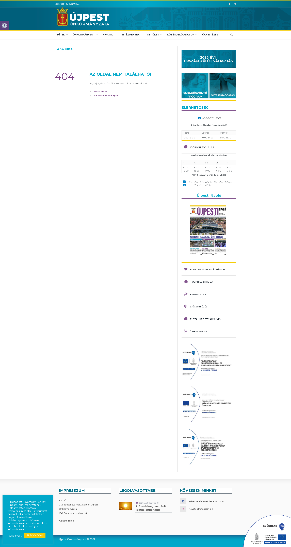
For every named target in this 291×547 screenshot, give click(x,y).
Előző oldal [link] (100, 91)
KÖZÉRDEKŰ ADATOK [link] (180, 34)
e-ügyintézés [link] (198, 306)
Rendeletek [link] (198, 294)
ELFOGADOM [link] (34, 535)
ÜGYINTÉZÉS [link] (210, 34)
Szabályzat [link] (15, 535)
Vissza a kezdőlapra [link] (106, 95)
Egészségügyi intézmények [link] (208, 269)
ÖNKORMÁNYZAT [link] (84, 34)
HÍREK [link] (61, 34)
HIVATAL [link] (108, 34)
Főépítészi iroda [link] (201, 281)
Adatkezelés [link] (66, 520)
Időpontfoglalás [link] (202, 147)
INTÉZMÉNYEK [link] (130, 34)
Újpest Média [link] (198, 331)
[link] (4, 25)
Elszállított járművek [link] (205, 319)
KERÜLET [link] (153, 34)
